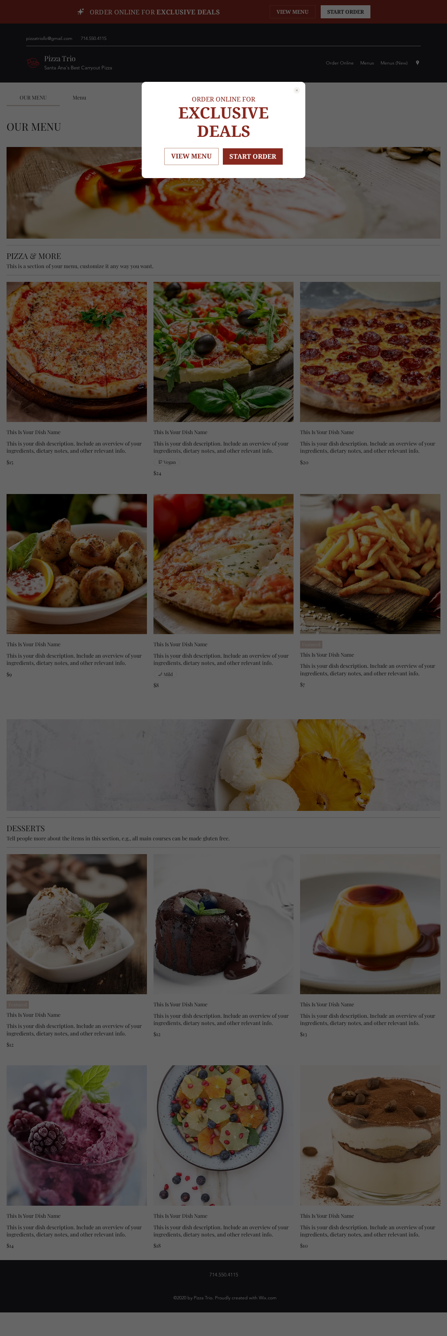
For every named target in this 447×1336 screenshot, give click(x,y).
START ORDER (252, 156)
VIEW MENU (191, 156)
